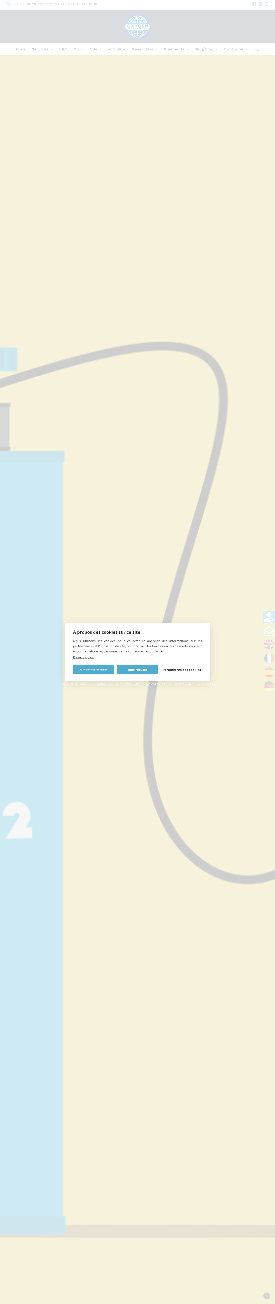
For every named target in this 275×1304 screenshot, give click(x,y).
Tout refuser (137, 669)
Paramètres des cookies (182, 669)
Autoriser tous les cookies (93, 669)
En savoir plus (83, 657)
